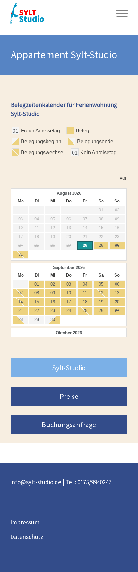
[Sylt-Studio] (57, 13)
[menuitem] (119, 13)
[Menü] (119, 13)
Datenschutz (26, 537)
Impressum (24, 522)
